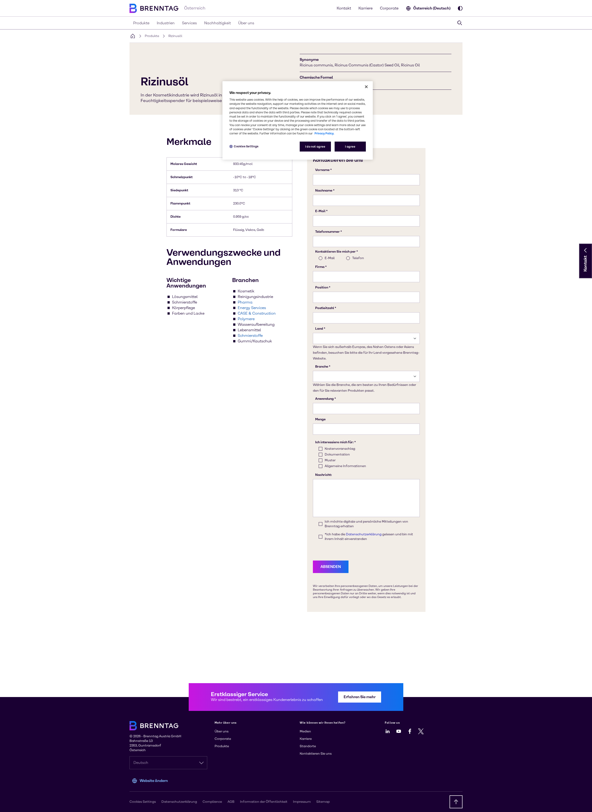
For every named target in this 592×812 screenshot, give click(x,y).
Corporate (389, 8)
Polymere (246, 319)
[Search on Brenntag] (459, 23)
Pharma (245, 302)
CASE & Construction (257, 313)
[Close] (366, 87)
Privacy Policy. (324, 133)
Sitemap (323, 802)
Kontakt (344, 8)
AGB (231, 802)
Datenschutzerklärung (179, 802)
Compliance (212, 802)
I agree (350, 146)
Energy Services (252, 308)
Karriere (365, 8)
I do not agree (315, 146)
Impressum (302, 802)
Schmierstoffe (250, 335)
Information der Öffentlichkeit (263, 802)
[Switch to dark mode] (460, 8)
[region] (297, 120)
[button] (585, 250)
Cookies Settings (246, 146)
